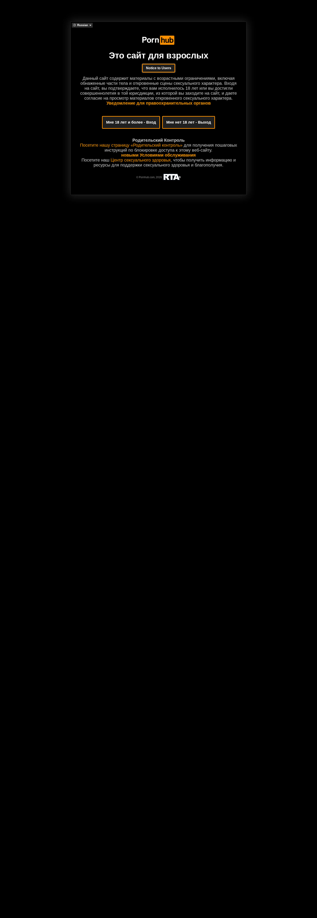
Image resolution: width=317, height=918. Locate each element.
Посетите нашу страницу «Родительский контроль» (131, 145)
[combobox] (82, 25)
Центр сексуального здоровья (141, 160)
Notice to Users (158, 68)
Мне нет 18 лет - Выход (188, 122)
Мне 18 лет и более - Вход (131, 122)
